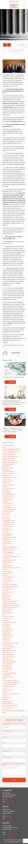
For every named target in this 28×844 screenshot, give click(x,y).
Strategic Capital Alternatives (9, 673)
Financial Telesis (6, 528)
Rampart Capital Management (9, 647)
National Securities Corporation (9, 603)
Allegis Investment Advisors (8, 458)
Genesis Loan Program (7, 534)
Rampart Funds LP (6, 648)
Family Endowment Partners (8, 520)
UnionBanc (4, 692)
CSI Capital (4, 502)
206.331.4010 (9, 816)
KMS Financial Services (7, 573)
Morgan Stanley (6, 598)
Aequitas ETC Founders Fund (8, 454)
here (14, 80)
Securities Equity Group (7, 660)
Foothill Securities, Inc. (7, 530)
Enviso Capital (5, 517)
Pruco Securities (6, 641)
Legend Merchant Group (7, 581)
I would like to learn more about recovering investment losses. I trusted (13, 723)
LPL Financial (5, 583)
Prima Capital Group (6, 633)
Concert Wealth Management (9, 494)
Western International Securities (9, 705)
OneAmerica (5, 620)
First (4, 743)
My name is (5, 737)
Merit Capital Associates (7, 588)
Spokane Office (6, 823)
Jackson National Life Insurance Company (11, 567)
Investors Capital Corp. (7, 562)
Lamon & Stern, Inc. (6, 579)
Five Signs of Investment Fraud (13, 377)
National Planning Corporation (9, 601)
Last (4, 748)
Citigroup (4, 486)
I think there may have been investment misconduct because (13, 764)
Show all (23, 45)
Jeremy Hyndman (20, 50)
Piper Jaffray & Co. (6, 631)
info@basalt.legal (9, 802)
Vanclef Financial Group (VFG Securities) (11, 694)
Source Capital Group (7, 667)
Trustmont (4, 688)
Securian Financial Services (8, 656)
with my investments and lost (9, 731)
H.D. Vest (4, 545)
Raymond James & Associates (9, 650)
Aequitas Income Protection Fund (10, 456)
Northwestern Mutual (7, 613)
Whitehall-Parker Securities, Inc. (9, 707)
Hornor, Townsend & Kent (8, 549)
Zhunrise (4, 712)
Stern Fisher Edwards (7, 669)
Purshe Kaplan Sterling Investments (10, 643)
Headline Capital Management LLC (10, 547)
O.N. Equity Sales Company (8, 616)
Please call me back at (7, 757)
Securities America (6, 658)
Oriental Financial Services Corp (9, 622)
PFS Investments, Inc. (7, 628)
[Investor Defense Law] (14, 6)
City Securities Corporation (8, 488)
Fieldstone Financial (6, 524)
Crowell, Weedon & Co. (7, 500)
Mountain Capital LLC (7, 599)
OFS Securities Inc (6, 618)
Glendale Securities (6, 535)
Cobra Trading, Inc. (6, 490)
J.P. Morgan (4, 564)
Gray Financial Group (7, 541)
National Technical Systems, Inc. (9, 607)
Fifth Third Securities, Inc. (8, 526)
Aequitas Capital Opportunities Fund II (11, 449)
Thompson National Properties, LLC (10, 680)
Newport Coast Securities (8, 609)
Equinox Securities (6, 519)
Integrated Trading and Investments (10, 556)
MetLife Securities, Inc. (7, 592)
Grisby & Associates (6, 543)
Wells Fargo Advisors (7, 701)
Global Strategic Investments (9, 537)
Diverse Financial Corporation (9, 509)
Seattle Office (5, 806)
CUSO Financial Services (7, 503)
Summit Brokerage (6, 675)
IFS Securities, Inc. (6, 554)
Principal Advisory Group (7, 635)
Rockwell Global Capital (7, 654)
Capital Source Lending (7, 481)
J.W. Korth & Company (7, 566)
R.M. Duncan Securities (7, 645)
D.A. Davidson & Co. (6, 505)
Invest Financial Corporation (8, 560)
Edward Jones (5, 515)
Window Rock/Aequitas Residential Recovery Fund (13, 711)
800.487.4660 (15, 1)
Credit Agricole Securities (8, 496)
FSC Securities (5, 532)
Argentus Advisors (6, 466)
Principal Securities (6, 637)
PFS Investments (6, 626)
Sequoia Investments (7, 663)
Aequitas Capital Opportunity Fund (10, 451)
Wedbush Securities (6, 697)
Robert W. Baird (5, 652)
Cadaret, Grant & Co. (7, 475)
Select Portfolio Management (9, 662)
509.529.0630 (9, 832)
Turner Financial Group (7, 690)
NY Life (4, 615)
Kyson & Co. (5, 575)
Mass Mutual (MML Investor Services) (10, 586)
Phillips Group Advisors (7, 630)
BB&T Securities (6, 470)
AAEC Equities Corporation (8, 445)
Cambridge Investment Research (9, 477)
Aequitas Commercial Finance (9, 453)
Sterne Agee (5, 671)
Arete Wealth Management (8, 464)
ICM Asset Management (7, 552)
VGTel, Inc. (4, 695)
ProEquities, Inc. (6, 639)
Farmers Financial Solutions (8, 522)
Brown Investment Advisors (8, 473)
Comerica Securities (6, 492)
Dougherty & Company (7, 511)
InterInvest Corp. (6, 558)
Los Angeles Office (6, 790)
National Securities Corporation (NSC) (10, 605)
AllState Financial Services (8, 460)
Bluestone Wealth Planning (8, 471)
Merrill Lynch (5, 590)
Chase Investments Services (8, 485)
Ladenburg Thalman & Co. (8, 577)
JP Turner (4, 569)
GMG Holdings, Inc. (6, 539)
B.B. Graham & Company (7, 468)
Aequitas (4, 447)
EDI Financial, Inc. (6, 513)
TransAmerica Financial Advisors (9, 684)
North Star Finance (6, 611)
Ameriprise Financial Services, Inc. (10, 462)
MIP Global (4, 594)
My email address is (6, 751)
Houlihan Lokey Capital (7, 551)
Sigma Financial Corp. (7, 665)
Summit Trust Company (7, 677)
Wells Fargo (5, 699)
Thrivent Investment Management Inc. (11, 682)
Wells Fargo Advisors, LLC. (8, 703)
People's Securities (6, 624)
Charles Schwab (5, 483)
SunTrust (4, 679)
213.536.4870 (9, 800)
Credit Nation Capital (7, 498)
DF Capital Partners (6, 507)
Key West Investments (7, 571)
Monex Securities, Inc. (7, 596)
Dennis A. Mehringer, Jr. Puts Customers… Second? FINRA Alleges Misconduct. (12, 430)
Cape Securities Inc (6, 479)
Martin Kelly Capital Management (9, 584)
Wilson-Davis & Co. (6, 709)
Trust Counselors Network (8, 686)
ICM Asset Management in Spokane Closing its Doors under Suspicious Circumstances (13, 402)
